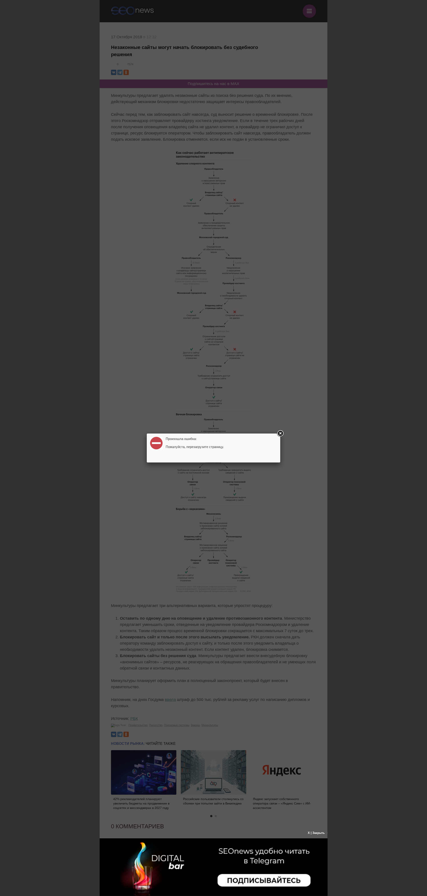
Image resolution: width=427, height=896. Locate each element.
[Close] (280, 434)
